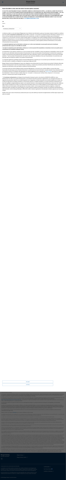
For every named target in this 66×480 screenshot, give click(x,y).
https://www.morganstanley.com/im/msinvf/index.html (11, 399)
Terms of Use (48, 71)
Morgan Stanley (20, 455)
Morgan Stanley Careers (21, 457)
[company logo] (30, 2)
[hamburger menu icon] (2, 2)
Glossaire (14, 412)
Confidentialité (46, 466)
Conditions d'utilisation (48, 471)
